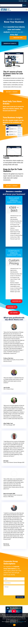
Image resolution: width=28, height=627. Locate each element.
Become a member (12, 91)
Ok (14, 625)
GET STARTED (14, 312)
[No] (26, 620)
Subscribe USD (11, 307)
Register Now (18, 37)
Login (25, 0)
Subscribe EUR (16, 301)
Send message (20, 597)
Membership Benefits (10, 43)
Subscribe (21, 0)
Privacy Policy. (21, 621)
